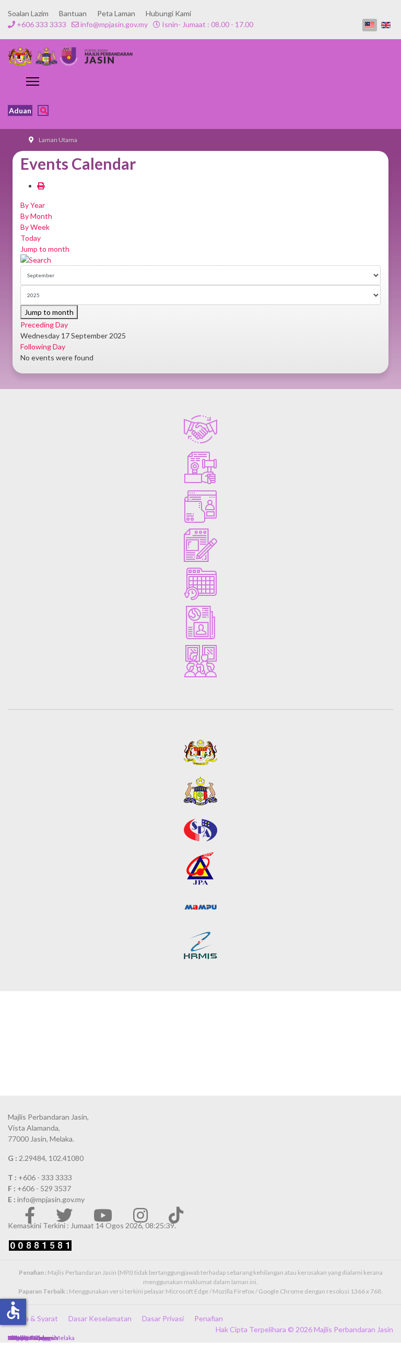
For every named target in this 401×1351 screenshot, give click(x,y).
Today (30, 237)
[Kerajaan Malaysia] (200, 752)
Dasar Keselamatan (100, 1318)
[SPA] (200, 830)
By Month (36, 216)
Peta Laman (116, 13)
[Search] (200, 259)
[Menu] (32, 81)
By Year (32, 205)
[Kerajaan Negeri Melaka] (200, 791)
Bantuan (73, 13)
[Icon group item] (30, 1215)
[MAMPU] (200, 907)
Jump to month (44, 248)
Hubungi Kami (168, 13)
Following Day (42, 346)
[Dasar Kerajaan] (200, 468)
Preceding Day (44, 324)
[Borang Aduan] (200, 545)
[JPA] (200, 868)
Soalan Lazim (28, 13)
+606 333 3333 (41, 24)
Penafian (208, 1318)
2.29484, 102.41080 (51, 1158)
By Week (35, 226)
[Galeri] (200, 661)
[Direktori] (200, 506)
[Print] (40, 185)
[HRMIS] (200, 945)
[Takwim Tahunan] (200, 584)
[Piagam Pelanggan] (200, 429)
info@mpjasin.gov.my (114, 24)
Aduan (20, 110)
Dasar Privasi (163, 1318)
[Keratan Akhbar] (200, 622)
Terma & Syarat (33, 1318)
